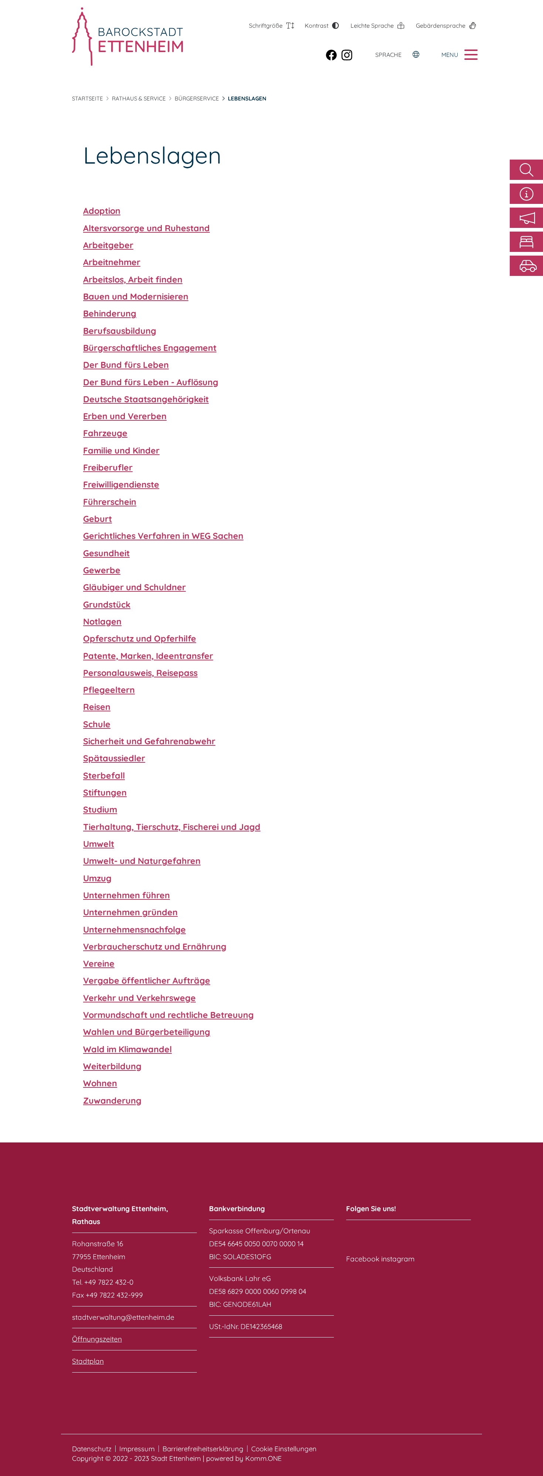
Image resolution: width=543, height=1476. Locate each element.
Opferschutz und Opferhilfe (139, 638)
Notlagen (102, 621)
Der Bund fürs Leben (126, 364)
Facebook (362, 1258)
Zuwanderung (112, 1100)
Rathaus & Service (139, 98)
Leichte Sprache (372, 25)
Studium (100, 809)
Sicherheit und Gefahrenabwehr (149, 741)
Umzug (97, 878)
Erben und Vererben (125, 416)
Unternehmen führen (126, 895)
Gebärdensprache (440, 25)
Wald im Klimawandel (127, 1049)
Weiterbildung (112, 1066)
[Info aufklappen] (526, 194)
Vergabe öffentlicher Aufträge (146, 980)
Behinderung (109, 313)
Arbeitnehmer (111, 262)
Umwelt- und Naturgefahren (142, 860)
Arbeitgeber (108, 245)
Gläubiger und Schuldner (134, 587)
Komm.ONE (263, 1458)
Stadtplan (88, 1361)
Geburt (97, 518)
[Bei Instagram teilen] (349, 54)
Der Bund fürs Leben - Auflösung (150, 382)
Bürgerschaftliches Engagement (149, 347)
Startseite (87, 98)
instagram (397, 1258)
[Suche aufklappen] (526, 170)
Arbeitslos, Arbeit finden (132, 279)
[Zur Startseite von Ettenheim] (113, 36)
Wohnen (100, 1083)
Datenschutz (92, 1448)
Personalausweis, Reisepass (140, 672)
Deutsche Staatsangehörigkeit (146, 399)
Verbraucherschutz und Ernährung (154, 946)
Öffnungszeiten (97, 1339)
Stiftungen (105, 792)
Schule (96, 724)
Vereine (99, 963)
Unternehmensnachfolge (134, 929)
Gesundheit (106, 553)
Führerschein (109, 501)
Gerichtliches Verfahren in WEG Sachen (163, 535)
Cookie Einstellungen (284, 1448)
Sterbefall (104, 775)
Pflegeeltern (109, 689)
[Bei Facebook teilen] (333, 54)
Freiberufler (108, 467)
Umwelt (98, 843)
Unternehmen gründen (130, 912)
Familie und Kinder (121, 450)
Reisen (96, 706)
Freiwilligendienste (121, 484)
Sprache (388, 54)
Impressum (137, 1448)
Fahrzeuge (105, 433)
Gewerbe (101, 570)
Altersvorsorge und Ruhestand (146, 228)
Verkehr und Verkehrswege (139, 997)
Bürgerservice (197, 98)
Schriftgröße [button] (266, 25)
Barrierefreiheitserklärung (203, 1448)
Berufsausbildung (119, 330)
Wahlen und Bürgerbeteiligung (146, 1031)
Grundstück (106, 604)
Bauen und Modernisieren (135, 296)
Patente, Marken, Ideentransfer (148, 655)
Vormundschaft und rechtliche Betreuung (168, 1014)
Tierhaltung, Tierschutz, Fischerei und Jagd (171, 826)
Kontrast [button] (316, 25)
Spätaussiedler (114, 758)
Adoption (101, 210)
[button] (526, 218)
